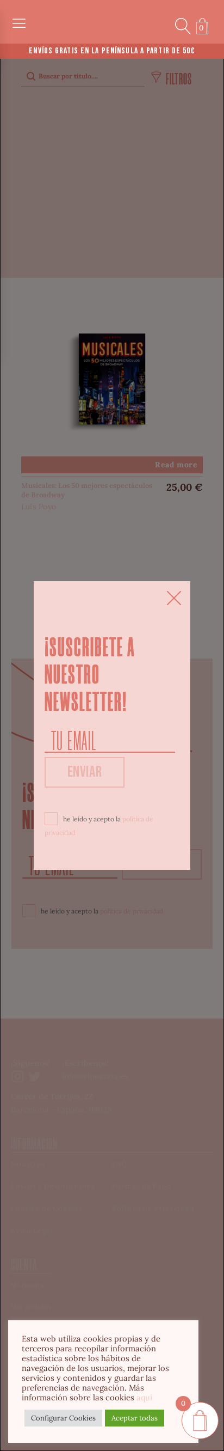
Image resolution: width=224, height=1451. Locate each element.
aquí (144, 1397)
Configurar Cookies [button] (63, 1418)
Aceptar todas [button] (134, 1418)
